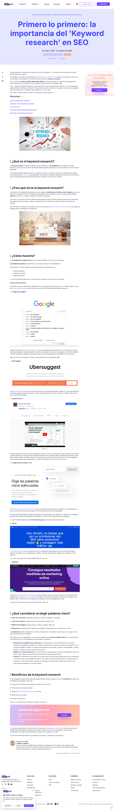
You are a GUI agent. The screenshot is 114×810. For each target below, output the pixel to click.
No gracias (8, 805)
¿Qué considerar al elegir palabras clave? (23, 110)
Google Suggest (31, 350)
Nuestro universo (76, 779)
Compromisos (75, 782)
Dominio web (31, 788)
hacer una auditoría (30, 597)
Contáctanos (75, 790)
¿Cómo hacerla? (15, 107)
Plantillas (29, 782)
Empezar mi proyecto (34, 795)
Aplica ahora (96, 790)
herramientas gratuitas (20, 288)
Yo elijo (18, 805)
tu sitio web (26, 175)
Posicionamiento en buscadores (53, 54)
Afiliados (95, 785)
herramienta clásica (19, 391)
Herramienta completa (17, 551)
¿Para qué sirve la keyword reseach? (22, 104)
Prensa (73, 788)
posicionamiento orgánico (26, 691)
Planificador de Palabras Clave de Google (25, 509)
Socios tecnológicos (98, 788)
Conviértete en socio (98, 779)
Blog (50, 779)
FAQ (50, 785)
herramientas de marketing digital (27, 595)
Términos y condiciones (37, 804)
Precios (46, 4)
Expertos (95, 782)
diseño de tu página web (47, 77)
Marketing (67, 54)
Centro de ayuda (54, 782)
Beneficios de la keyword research (21, 113)
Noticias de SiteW (76, 785)
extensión (50, 453)
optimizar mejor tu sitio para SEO (59, 206)
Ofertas (29, 779)
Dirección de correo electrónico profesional (34, 791)
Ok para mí (29, 805)
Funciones (30, 785)
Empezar (64, 715)
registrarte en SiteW (53, 728)
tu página (44, 90)
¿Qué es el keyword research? (20, 100)
